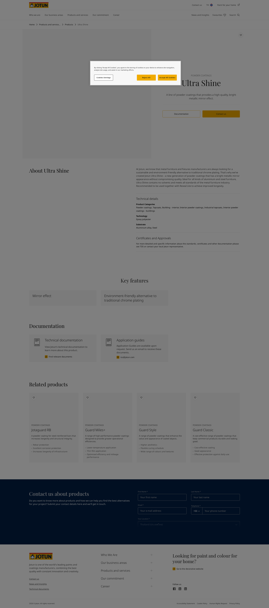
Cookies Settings (104, 77)
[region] (135, 73)
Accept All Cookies (167, 77)
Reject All (146, 77)
